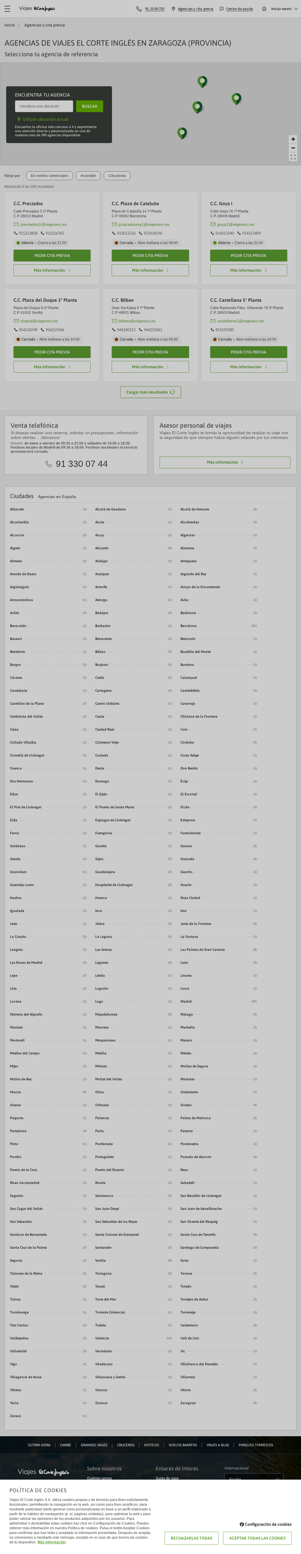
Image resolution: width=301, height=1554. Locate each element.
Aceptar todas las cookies (257, 1538)
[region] (150, 777)
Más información (52, 1542)
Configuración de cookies (268, 1524)
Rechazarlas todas (191, 1538)
